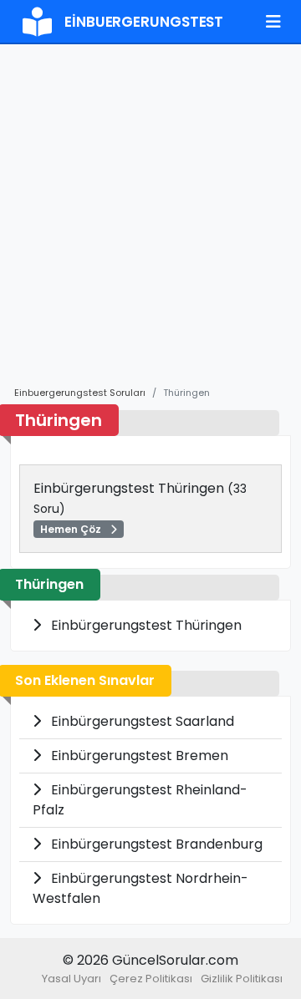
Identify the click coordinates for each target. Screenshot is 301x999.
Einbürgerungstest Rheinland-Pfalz (140, 799)
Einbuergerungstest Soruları (79, 392)
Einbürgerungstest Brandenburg (155, 844)
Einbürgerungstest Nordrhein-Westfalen (140, 888)
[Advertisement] (150, 223)
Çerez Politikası (151, 978)
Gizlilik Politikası (242, 978)
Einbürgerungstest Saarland (141, 721)
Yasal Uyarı (71, 978)
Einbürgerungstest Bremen (138, 755)
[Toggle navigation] (273, 21)
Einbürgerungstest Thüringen (140, 507)
